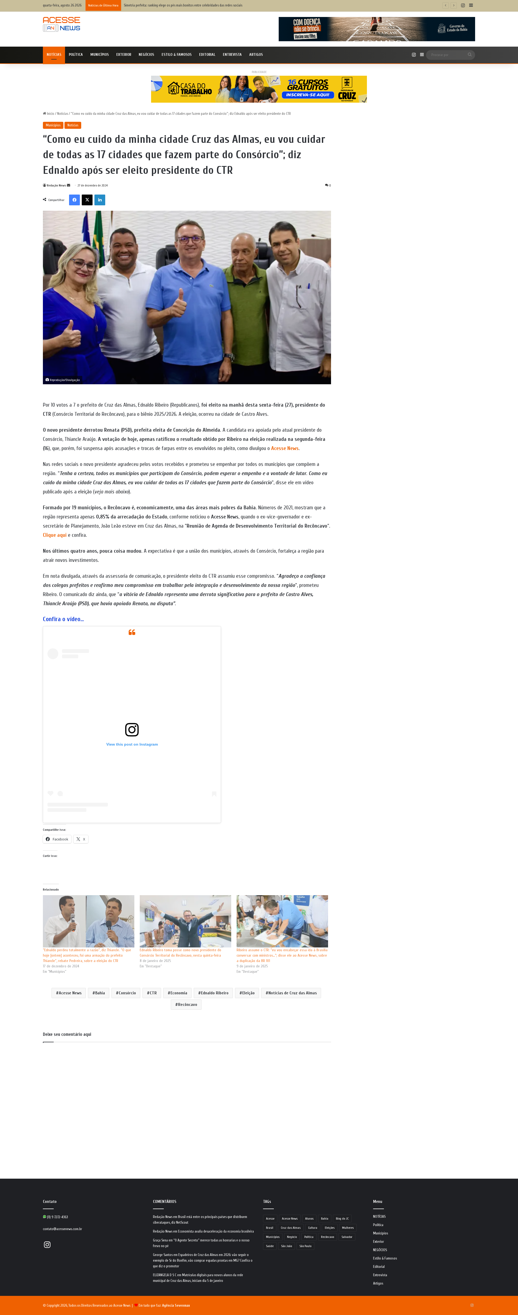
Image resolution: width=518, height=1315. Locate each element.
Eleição (248, 993)
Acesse (270, 1218)
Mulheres (348, 1228)
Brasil (269, 1228)
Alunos (309, 1218)
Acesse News (285, 448)
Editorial (207, 54)
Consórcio (127, 993)
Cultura (312, 1228)
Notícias (62, 114)
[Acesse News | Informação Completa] (61, 24)
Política (76, 54)
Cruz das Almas (291, 1228)
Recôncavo (187, 1004)
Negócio (292, 1237)
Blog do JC (342, 1218)
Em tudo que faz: (164, 1305)
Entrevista (232, 54)
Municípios (99, 54)
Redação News (56, 185)
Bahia (100, 993)
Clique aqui (55, 535)
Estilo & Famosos (177, 54)
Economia (179, 993)
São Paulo (305, 1246)
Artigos (256, 54)
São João (286, 1246)
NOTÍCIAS (54, 54)
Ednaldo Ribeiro (215, 993)
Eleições (330, 1228)
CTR (153, 993)
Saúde (270, 1246)
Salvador (347, 1237)
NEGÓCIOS (146, 54)
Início (50, 114)
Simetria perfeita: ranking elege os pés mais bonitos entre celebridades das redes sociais (183, 5)
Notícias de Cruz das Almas (292, 993)
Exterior (123, 54)
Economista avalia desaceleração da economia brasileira (216, 1231)
